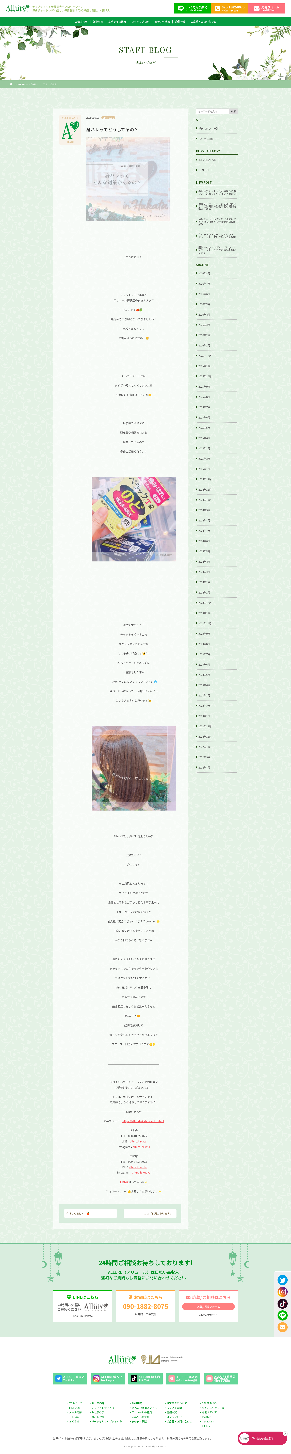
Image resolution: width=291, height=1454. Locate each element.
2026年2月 (204, 335)
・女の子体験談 (138, 1421)
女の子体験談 (162, 21)
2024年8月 (204, 520)
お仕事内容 (81, 21)
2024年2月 (204, 582)
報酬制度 (98, 21)
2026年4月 (204, 314)
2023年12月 (205, 602)
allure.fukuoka (138, 1167)
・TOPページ (74, 1403)
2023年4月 (204, 685)
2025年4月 (204, 438)
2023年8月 (204, 644)
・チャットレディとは (101, 1407)
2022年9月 (204, 757)
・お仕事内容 (96, 1403)
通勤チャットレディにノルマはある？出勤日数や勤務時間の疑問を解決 (217, 221)
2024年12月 (205, 479)
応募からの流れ (117, 21)
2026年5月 (204, 304)
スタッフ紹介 (206, 138)
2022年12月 (205, 726)
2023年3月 (204, 695)
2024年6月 (204, 541)
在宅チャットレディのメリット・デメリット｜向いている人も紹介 (217, 235)
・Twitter (205, 1417)
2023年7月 (204, 654)
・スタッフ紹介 (173, 1417)
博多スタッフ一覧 (208, 128)
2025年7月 (204, 407)
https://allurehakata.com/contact (143, 1121)
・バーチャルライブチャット (105, 1421)
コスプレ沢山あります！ (158, 1213)
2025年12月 (205, 355)
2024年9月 (204, 510)
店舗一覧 (180, 21)
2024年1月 (204, 592)
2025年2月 (204, 458)
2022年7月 (204, 767)
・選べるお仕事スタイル (143, 1407)
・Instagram (206, 1421)
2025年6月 (204, 417)
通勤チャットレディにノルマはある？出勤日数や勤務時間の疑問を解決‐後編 (217, 206)
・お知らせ (73, 1421)
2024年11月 (205, 489)
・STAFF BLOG (208, 1403)
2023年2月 (204, 705)
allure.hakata (138, 1141)
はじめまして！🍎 (79, 1213)
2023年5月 (204, 675)
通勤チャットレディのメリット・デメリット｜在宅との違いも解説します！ (217, 250)
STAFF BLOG (21, 84)
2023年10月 (205, 623)
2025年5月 (204, 427)
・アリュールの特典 (140, 1412)
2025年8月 (204, 397)
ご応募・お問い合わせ (203, 21)
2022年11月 (205, 736)
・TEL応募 (73, 1417)
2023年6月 (204, 664)
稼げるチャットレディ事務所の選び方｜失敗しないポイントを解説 (217, 192)
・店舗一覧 (170, 1412)
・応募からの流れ (139, 1417)
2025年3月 (204, 448)
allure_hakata (141, 1147)
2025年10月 (205, 376)
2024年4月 (204, 561)
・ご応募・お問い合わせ (178, 1421)
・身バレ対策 (96, 1417)
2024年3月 (204, 572)
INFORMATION (207, 159)
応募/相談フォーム (208, 1306)
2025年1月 (204, 469)
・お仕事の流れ (98, 1412)
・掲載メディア (208, 1412)
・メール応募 (74, 1412)
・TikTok (204, 1426)
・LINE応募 (73, 1407)
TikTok (124, 1182)
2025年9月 (204, 386)
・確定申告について (175, 1403)
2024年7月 (204, 530)
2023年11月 (205, 613)
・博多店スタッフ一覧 (211, 1407)
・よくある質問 (173, 1407)
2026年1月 (204, 345)
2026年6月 (204, 294)
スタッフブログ (140, 21)
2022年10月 (205, 747)
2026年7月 (204, 283)
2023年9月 (204, 633)
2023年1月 (204, 716)
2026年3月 (204, 325)
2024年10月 (205, 500)
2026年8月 (204, 273)
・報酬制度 (135, 1403)
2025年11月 (205, 366)
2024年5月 (204, 551)
